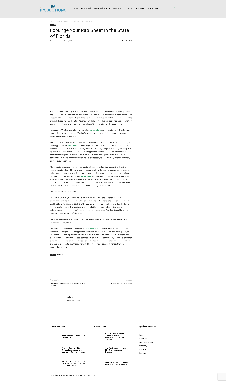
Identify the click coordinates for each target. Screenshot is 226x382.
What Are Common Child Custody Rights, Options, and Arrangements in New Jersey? (73, 350)
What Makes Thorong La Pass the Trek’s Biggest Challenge (116, 363)
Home (52, 21)
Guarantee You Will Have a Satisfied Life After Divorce (68, 284)
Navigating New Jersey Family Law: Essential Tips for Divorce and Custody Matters (73, 363)
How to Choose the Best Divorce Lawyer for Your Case (74, 336)
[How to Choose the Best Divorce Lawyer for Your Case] (56, 337)
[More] (74, 46)
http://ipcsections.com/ (74, 300)
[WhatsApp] (68, 46)
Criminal (59, 21)
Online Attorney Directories (121, 283)
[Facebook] (52, 46)
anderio (55, 41)
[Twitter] (58, 46)
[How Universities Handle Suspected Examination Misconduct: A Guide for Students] (99, 337)
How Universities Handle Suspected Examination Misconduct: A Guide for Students (114, 336)
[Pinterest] (63, 46)
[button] (174, 8)
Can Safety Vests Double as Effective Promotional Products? (115, 350)
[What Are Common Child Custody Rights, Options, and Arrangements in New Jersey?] (56, 350)
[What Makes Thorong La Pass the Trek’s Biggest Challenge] (99, 363)
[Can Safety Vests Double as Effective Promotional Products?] (99, 350)
